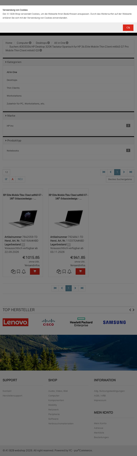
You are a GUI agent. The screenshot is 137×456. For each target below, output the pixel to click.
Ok (128, 27)
